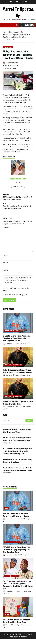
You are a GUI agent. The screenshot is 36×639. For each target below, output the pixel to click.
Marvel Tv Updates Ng (18, 12)
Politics (7, 576)
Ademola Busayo (10, 519)
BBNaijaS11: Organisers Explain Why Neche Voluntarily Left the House (18, 402)
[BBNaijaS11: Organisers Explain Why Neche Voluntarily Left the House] (18, 388)
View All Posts (18, 186)
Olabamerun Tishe (12, 63)
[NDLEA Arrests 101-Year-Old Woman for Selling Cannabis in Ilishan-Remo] (18, 607)
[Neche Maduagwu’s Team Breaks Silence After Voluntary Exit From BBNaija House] (18, 357)
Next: (17, 206)
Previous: (17, 197)
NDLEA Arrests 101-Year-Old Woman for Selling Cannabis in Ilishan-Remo (17, 460)
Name (5, 255)
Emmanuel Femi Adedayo (12, 406)
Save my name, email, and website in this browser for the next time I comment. (18, 280)
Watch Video (29, 25)
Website (6, 270)
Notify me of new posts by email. (16, 295)
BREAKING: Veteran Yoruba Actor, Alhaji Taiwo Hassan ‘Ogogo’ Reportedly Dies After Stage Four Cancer (17, 338)
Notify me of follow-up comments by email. (16, 289)
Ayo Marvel (9, 343)
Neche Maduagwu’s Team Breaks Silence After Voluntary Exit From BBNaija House (17, 371)
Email (5, 262)
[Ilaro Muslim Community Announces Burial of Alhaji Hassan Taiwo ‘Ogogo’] (18, 501)
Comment (7, 227)
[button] (3, 25)
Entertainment (8, 47)
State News (15, 576)
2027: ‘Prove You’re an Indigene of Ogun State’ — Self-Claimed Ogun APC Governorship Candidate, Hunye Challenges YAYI (17, 451)
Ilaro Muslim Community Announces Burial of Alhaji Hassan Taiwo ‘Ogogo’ (17, 430)
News (17, 330)
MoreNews (13, 637)
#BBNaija (8, 364)
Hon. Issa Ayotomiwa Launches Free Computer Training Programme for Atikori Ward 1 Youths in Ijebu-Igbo (17, 470)
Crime (7, 614)
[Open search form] (17, 25)
